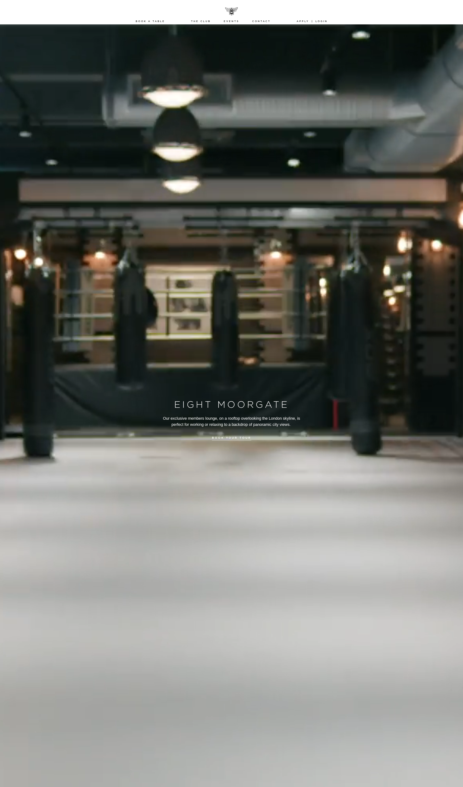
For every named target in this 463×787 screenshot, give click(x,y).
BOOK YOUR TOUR (231, 437)
